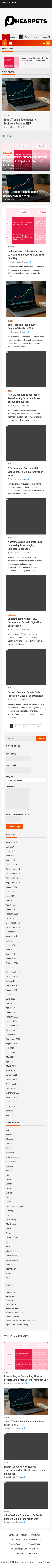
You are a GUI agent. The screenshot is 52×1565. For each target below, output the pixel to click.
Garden (9, 1188)
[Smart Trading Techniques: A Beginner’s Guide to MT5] (19, 61)
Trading (9, 1273)
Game (8, 1179)
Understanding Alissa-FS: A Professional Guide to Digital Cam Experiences (25, 622)
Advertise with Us (13, 1309)
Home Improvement (14, 1206)
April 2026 (10, 860)
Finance (9, 1170)
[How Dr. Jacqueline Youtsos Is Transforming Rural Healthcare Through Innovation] (26, 369)
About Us (10, 1297)
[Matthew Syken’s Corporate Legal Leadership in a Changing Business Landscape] (26, 516)
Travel (8, 1278)
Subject (9, 776)
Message (10, 786)
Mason (20, 127)
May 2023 (10, 1003)
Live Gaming (11, 1220)
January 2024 (11, 968)
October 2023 (12, 981)
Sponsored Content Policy (17, 1325)
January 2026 (11, 865)
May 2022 (10, 1057)
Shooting (10, 1251)
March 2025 (11, 909)
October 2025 (12, 878)
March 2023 (11, 1012)
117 (33, 726)
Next (39, 726)
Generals (10, 1193)
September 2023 (13, 985)
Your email (11, 765)
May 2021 (10, 1111)
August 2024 (11, 936)
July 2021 (10, 1102)
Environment (11, 1161)
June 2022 (10, 1052)
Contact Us (10, 1293)
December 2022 (13, 1026)
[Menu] (10, 43)
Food (8, 1175)
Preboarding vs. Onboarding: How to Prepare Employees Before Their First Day (25, 161)
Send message (14, 827)
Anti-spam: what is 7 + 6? (17, 815)
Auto (8, 1130)
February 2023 (12, 1017)
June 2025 (10, 896)
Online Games (12, 1237)
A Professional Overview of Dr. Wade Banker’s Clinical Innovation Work (25, 472)
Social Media (11, 1255)
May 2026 (10, 856)
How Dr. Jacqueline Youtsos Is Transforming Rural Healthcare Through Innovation (24, 398)
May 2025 (10, 900)
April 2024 (10, 954)
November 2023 (13, 976)
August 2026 (11, 842)
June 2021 (10, 1106)
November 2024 (13, 927)
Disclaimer (10, 1301)
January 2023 (11, 1021)
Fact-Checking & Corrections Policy (21, 1321)
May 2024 (10, 950)
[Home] (4, 43)
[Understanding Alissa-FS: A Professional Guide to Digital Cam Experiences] (26, 593)
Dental (8, 1148)
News (8, 1233)
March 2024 (11, 958)
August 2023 (11, 990)
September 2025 (13, 882)
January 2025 (11, 918)
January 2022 (11, 1075)
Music (8, 1228)
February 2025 (12, 914)
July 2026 (10, 847)
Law (8, 1215)
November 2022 (13, 1030)
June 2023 (10, 999)
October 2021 (12, 1088)
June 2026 (10, 851)
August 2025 (11, 887)
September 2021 (13, 1093)
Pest (8, 1242)
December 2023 (13, 972)
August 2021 (11, 1097)
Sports (9, 1264)
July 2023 (10, 994)
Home (8, 1202)
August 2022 (11, 1044)
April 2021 (10, 1115)
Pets (8, 1246)
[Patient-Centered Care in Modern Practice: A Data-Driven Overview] (26, 667)
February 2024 (12, 963)
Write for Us (11, 1305)
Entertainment (12, 1157)
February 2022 (12, 1070)
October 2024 (12, 932)
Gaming (9, 1184)
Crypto (6, 115)
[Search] (44, 43)
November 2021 (13, 1084)
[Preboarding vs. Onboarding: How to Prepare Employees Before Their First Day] (26, 226)
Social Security (12, 1260)
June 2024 (10, 945)
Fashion (9, 1166)
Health (10, 390)
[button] (10, 43)
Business (7, 153)
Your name (11, 754)
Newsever (34, 1562)
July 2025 (10, 891)
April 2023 (10, 1008)
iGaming (9, 1211)
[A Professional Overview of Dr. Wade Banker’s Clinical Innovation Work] (26, 443)
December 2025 (13, 869)
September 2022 (13, 1039)
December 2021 (13, 1079)
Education (10, 1152)
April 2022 (10, 1061)
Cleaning (9, 1139)
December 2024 (13, 923)
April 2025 (10, 905)
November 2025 (13, 874)
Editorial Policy (12, 1317)
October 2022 (12, 1035)
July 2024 (10, 941)
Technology (12, 614)
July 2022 (10, 1048)
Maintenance (11, 1224)
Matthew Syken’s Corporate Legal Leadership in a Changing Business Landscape (25, 545)
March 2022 (11, 1066)
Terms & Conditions (14, 1313)
